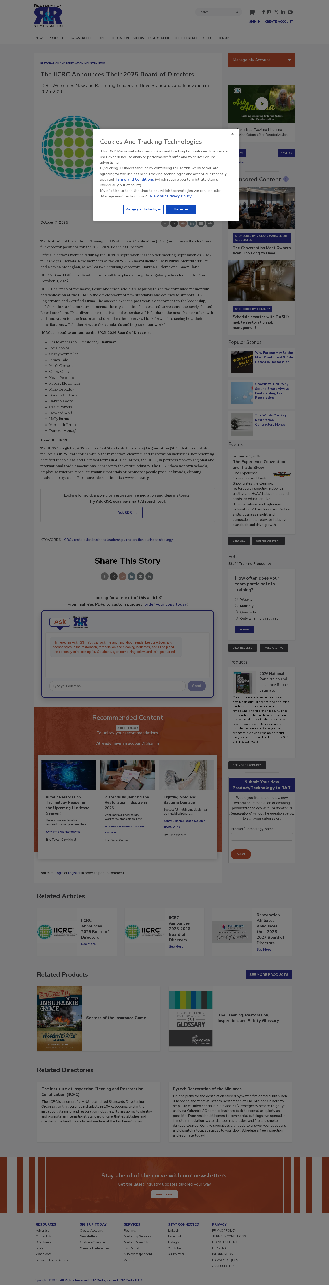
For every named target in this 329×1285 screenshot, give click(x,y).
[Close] (232, 134)
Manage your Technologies (143, 209)
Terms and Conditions (134, 179)
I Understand (181, 209)
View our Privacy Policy (171, 196)
